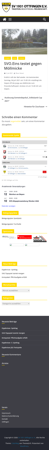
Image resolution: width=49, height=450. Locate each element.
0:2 (44, 157)
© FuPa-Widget (42, 177)
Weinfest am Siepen (16, 194)
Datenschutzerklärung (10, 416)
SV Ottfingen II (23, 153)
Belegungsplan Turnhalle (11, 224)
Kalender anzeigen (8, 206)
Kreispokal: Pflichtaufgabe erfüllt (14, 277)
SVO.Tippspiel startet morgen (13, 273)
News (14, 58)
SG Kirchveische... (13, 148)
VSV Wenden (11, 159)
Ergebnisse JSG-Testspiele (12, 347)
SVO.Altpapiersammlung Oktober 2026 (24, 201)
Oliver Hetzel (19, 73)
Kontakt (5, 419)
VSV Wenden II (12, 153)
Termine (21, 58)
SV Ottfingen (24, 148)
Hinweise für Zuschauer (34, 106)
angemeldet (16, 121)
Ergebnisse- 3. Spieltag (10, 343)
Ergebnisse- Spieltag (9, 270)
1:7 (45, 146)
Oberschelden (21, 173)
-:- (45, 166)
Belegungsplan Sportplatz (12, 218)
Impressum (6, 413)
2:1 (45, 151)
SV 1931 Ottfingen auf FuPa (10, 180)
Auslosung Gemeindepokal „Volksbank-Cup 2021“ (23, 99)
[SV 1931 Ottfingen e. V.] (4, 19)
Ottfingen (5, 422)
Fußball (7, 58)
